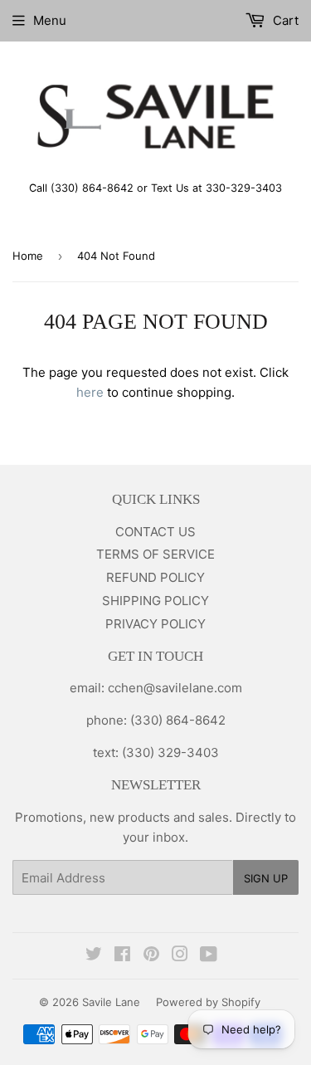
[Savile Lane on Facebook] (122, 956)
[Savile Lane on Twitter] (93, 956)
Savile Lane (111, 1002)
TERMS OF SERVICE (155, 554)
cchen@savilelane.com (173, 688)
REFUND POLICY (155, 577)
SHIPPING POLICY (155, 600)
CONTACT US (155, 532)
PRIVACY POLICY (155, 624)
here (90, 392)
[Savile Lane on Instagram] (180, 956)
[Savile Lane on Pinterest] (151, 956)
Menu (49, 20)
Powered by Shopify (208, 1002)
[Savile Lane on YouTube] (208, 956)
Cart (284, 20)
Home (27, 255)
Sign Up (266, 878)
